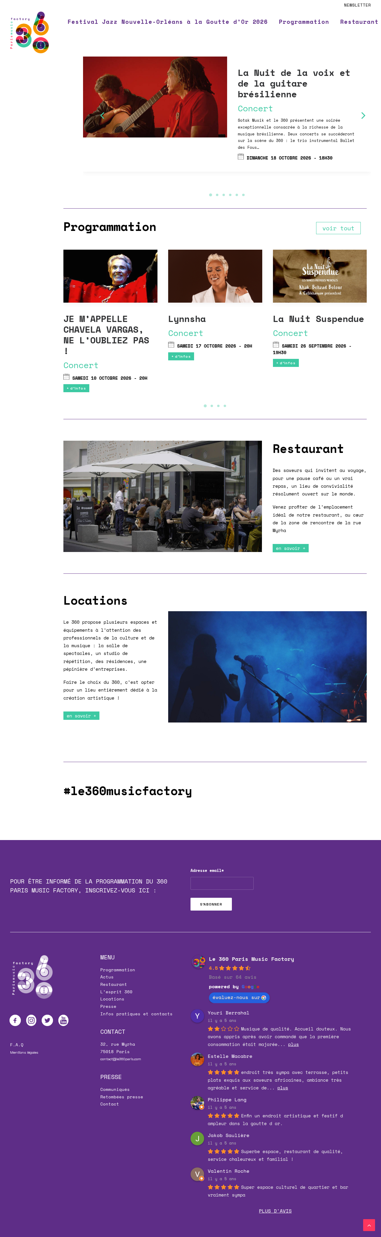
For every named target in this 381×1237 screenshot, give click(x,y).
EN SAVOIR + (290, 548)
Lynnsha (187, 318)
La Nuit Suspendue (318, 318)
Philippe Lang (227, 1099)
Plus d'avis (275, 1210)
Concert (97, 64)
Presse (108, 1006)
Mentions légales (24, 1052)
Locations (112, 999)
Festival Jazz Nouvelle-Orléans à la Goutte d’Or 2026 (168, 22)
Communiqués (115, 1089)
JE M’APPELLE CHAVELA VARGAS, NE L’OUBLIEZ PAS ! (106, 334)
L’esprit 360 (116, 992)
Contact (109, 1104)
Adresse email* (207, 870)
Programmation (304, 22)
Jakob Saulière (228, 1135)
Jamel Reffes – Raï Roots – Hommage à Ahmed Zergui (286, 83)
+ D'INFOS (76, 388)
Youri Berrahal (228, 1012)
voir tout (338, 228)
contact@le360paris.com (120, 1059)
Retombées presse (121, 1097)
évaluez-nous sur (236, 997)
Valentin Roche (228, 1171)
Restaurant (113, 984)
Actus (107, 977)
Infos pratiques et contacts (136, 1014)
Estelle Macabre (230, 1056)
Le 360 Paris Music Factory (251, 959)
